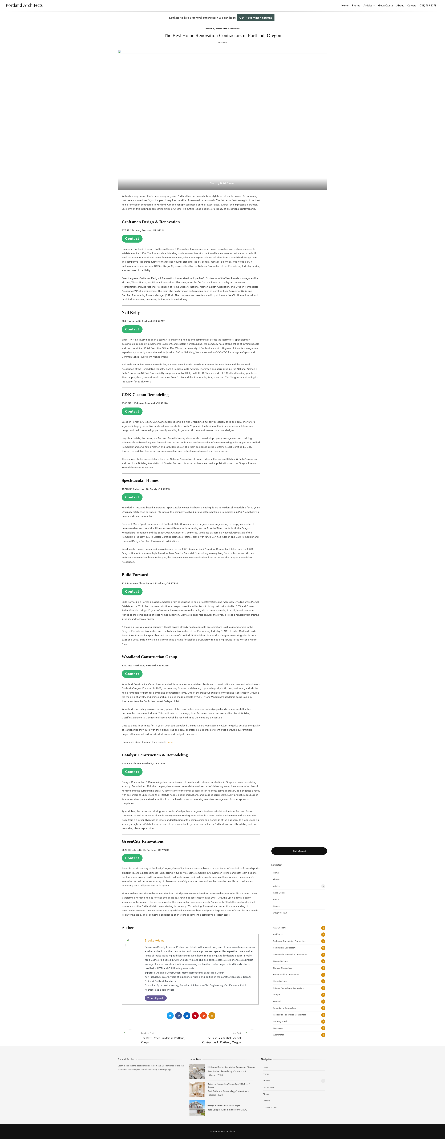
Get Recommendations (255, 17)
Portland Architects (24, 5)
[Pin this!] (195, 1015)
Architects (277, 934)
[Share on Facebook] (178, 1015)
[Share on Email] (211, 1015)
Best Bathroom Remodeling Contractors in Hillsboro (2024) (197, 1089)
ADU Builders (279, 927)
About (400, 5)
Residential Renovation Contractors (289, 1014)
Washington (278, 1034)
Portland (209, 28)
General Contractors (282, 968)
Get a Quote (385, 5)
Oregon (276, 994)
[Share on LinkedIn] (186, 1015)
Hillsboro (212, 1067)
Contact (132, 238)
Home (345, 5)
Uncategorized (280, 1021)
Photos (356, 5)
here (169, 741)
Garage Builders (280, 961)
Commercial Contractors (284, 947)
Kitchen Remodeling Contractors (288, 988)
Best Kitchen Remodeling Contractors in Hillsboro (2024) (197, 1071)
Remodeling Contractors (228, 28)
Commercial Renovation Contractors (290, 954)
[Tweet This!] (170, 1015)
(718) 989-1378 (427, 5)
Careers (411, 5)
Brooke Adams (154, 940)
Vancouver (278, 1028)
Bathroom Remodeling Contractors (289, 941)
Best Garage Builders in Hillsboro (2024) (197, 1108)
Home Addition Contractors (286, 974)
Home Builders (280, 981)
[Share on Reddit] (203, 1015)
